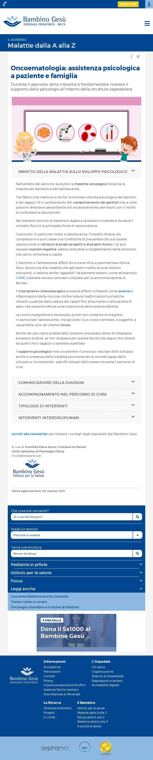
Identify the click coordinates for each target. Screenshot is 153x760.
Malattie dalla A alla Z (42, 45)
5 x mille (49, 717)
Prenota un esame (26, 535)
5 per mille (52, 620)
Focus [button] (17, 580)
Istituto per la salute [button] (31, 572)
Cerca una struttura (26, 547)
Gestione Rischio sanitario (61, 689)
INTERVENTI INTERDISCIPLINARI (48, 417)
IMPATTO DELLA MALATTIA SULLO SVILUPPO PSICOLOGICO (72, 171)
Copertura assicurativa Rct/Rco (65, 685)
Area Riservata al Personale (62, 694)
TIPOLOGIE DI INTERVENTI (43, 406)
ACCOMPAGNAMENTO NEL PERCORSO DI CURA (62, 394)
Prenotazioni (52, 671)
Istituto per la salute (91, 708)
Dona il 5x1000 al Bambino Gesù (66, 632)
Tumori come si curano (29, 602)
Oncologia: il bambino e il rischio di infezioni (45, 607)
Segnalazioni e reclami (107, 680)
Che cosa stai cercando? (30, 511)
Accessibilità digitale (105, 685)
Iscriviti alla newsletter (30, 434)
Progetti (49, 712)
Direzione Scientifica (57, 708)
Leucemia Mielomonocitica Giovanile (39, 596)
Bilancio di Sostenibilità (108, 676)
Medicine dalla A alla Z (92, 721)
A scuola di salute (89, 726)
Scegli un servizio (24, 529)
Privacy (48, 680)
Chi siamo (98, 667)
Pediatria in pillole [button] (29, 564)
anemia (124, 291)
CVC (21, 278)
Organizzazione (102, 671)
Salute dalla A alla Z (91, 717)
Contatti (49, 676)
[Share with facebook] (131, 56)
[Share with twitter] (138, 56)
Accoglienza (52, 667)
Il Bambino (17, 40)
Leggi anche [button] (23, 588)
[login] (149, 4)
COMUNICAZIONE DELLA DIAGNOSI (51, 382)
